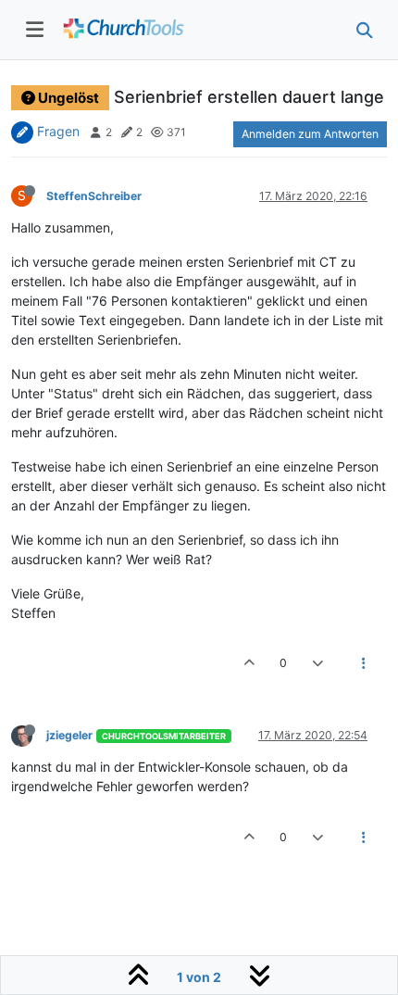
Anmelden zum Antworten (310, 134)
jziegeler (69, 735)
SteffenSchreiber (94, 196)
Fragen (58, 131)
